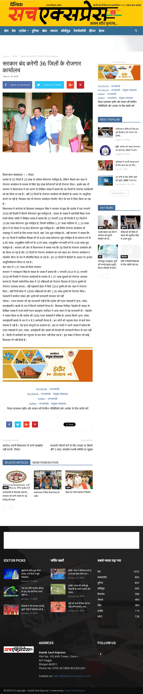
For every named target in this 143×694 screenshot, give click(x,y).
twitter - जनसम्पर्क (47, 398)
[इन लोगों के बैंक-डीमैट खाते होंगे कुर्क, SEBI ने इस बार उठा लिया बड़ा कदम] (105, 180)
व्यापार (54, 30)
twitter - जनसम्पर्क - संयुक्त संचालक (47, 403)
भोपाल (100, 599)
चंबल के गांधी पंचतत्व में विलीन (77, 492)
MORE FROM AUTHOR (45, 462)
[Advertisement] (71, 43)
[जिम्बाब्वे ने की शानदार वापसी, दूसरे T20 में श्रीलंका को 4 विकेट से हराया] (11, 609)
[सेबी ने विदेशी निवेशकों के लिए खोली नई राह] (131, 251)
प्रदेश (22, 30)
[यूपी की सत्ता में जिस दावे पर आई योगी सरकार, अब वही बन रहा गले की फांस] (58, 607)
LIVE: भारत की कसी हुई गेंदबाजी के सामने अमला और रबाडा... (79, 589)
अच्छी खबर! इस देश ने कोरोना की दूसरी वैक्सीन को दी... (107, 235)
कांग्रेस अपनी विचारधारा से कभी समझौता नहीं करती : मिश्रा (23, 447)
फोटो (100, 616)
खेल (44, 30)
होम (6, 30)
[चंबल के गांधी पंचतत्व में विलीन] (79, 479)
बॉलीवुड (65, 30)
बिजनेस (124, 256)
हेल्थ (101, 30)
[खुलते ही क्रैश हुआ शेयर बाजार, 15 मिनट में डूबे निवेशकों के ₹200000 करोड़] (11, 574)
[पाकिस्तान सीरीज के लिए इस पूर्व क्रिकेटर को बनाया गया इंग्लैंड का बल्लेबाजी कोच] (105, 132)
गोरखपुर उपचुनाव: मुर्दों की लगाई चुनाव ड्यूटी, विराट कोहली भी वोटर (107, 264)
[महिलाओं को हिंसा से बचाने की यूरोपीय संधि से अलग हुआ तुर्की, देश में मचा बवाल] (131, 222)
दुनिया (35, 30)
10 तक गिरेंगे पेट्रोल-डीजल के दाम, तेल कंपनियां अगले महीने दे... (32, 591)
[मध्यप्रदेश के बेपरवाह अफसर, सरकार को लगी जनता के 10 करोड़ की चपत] (16, 479)
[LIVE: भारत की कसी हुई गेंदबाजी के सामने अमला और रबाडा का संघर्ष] (58, 589)
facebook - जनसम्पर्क (47, 389)
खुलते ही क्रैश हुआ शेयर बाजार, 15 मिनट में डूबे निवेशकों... (31, 573)
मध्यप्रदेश (102, 577)
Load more (118, 193)
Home (6, 56)
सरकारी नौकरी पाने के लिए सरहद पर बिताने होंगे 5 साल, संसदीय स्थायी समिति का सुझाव (71, 447)
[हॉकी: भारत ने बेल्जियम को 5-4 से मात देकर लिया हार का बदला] (58, 574)
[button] (135, 31)
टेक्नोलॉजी (80, 30)
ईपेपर (92, 30)
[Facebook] (101, 654)
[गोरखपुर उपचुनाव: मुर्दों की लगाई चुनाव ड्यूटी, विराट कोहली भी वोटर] (108, 251)
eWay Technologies (75, 690)
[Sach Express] (71, 13)
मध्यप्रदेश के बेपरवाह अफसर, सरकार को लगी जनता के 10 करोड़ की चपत (15, 496)
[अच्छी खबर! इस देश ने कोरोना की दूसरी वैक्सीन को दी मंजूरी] (108, 222)
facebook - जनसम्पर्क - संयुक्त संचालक (47, 394)
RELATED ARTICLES (16, 462)
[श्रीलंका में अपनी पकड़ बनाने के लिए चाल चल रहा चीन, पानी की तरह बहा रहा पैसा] (105, 165)
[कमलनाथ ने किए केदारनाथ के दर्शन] (47, 479)
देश (14, 30)
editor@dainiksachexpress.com (71, 676)
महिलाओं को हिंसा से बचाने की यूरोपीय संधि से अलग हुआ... (130, 235)
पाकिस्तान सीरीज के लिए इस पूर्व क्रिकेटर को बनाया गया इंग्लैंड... (127, 132)
